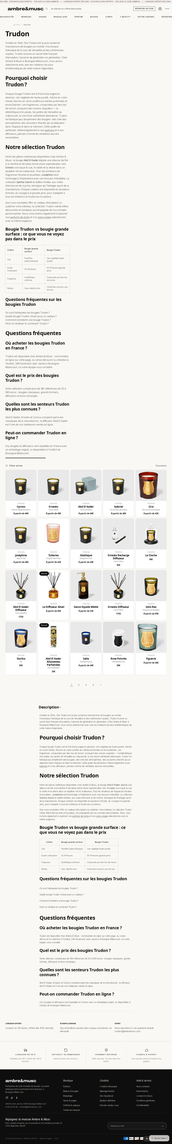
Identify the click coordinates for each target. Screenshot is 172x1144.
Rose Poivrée (118, 658)
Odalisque (86, 555)
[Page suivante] (100, 685)
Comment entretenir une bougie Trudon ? (28, 319)
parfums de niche (20, 217)
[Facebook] (16, 1097)
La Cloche (151, 555)
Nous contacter (143, 1086)
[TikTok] (11, 1097)
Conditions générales (145, 1100)
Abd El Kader (86, 506)
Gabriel (118, 506)
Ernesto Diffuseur (118, 607)
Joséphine (21, 555)
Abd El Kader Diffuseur (21, 608)
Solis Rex (151, 607)
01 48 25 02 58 (11, 1107)
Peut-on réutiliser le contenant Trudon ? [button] (58, 907)
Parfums (66, 1086)
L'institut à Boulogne (108, 1086)
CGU (56, 1138)
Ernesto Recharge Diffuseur (118, 557)
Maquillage (68, 1096)
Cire (151, 506)
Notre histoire (142, 1091)
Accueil (17, 25)
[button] (86, 707)
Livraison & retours (144, 1096)
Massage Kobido (107, 1091)
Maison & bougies (71, 1091)
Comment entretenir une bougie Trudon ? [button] (59, 900)
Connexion (167, 8)
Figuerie (151, 658)
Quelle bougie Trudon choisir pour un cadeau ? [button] (62, 894)
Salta (86, 658)
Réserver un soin (144, 8)
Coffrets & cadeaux (71, 1105)
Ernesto (53, 506)
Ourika (21, 658)
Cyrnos (21, 506)
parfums (49, 130)
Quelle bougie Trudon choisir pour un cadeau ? (31, 316)
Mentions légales (46, 1138)
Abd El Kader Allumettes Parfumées (53, 661)
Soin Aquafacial (106, 1096)
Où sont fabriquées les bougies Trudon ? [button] (59, 888)
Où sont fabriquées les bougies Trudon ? (27, 312)
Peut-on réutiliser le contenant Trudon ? (27, 323)
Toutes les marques (71, 1110)
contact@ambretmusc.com (30, 1107)
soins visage (44, 217)
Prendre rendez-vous (109, 1105)
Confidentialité (142, 1105)
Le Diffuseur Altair (53, 607)
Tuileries (53, 555)
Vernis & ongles (69, 1100)
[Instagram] (6, 1097)
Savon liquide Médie (86, 607)
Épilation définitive (107, 1100)
